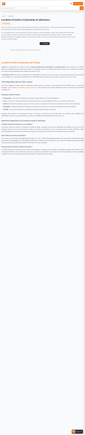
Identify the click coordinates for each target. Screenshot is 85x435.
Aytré (10, 87)
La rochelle (21, 87)
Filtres (46, 43)
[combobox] (71, 3)
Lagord (27, 87)
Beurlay (14, 87)
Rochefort (33, 87)
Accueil (3, 16)
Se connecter (78, 3)
